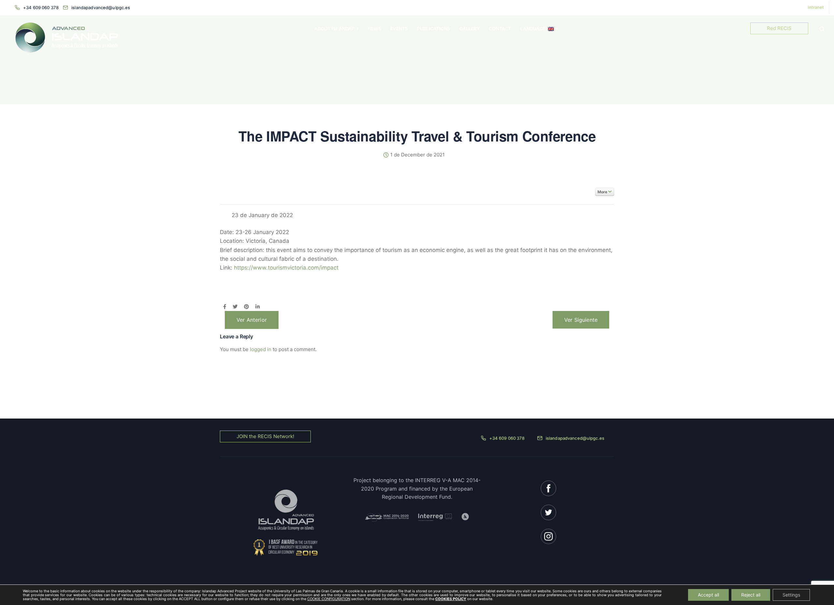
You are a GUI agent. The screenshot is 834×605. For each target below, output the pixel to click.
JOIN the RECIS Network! (265, 436)
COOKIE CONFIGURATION (328, 599)
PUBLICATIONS (433, 28)
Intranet (816, 7)
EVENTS (399, 28)
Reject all (750, 595)
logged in (260, 349)
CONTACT (500, 28)
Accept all (708, 595)
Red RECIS (779, 28)
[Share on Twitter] (235, 307)
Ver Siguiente (580, 320)
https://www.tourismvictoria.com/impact (286, 267)
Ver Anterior (252, 320)
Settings (791, 595)
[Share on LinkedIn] (257, 307)
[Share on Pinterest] (246, 307)
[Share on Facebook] (224, 307)
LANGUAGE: (534, 28)
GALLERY (469, 28)
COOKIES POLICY (450, 599)
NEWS (374, 28)
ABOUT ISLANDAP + (336, 28)
